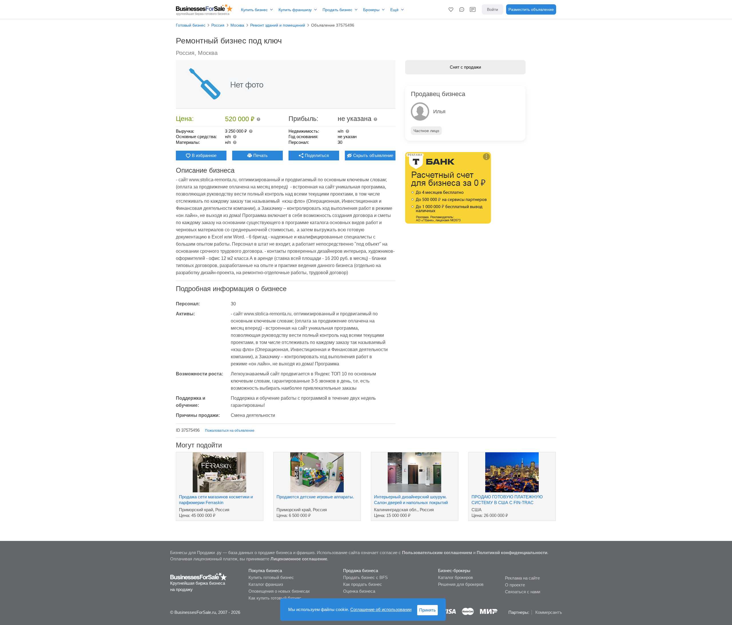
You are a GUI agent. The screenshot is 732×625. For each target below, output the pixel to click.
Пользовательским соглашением (437, 552)
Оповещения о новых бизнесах (279, 591)
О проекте (515, 584)
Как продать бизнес (362, 584)
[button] (451, 9)
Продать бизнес (337, 9)
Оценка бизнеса (359, 591)
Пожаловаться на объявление (229, 431)
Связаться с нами (522, 591)
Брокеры (371, 9)
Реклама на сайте (522, 578)
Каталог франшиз (265, 584)
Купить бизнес (254, 9)
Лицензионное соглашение (298, 558)
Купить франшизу (295, 9)
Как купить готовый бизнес (274, 598)
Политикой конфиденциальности (512, 552)
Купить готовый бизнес (271, 577)
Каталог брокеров (455, 577)
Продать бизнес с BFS (365, 577)
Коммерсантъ (548, 612)
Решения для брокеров (461, 584)
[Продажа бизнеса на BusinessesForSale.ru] (198, 576)
